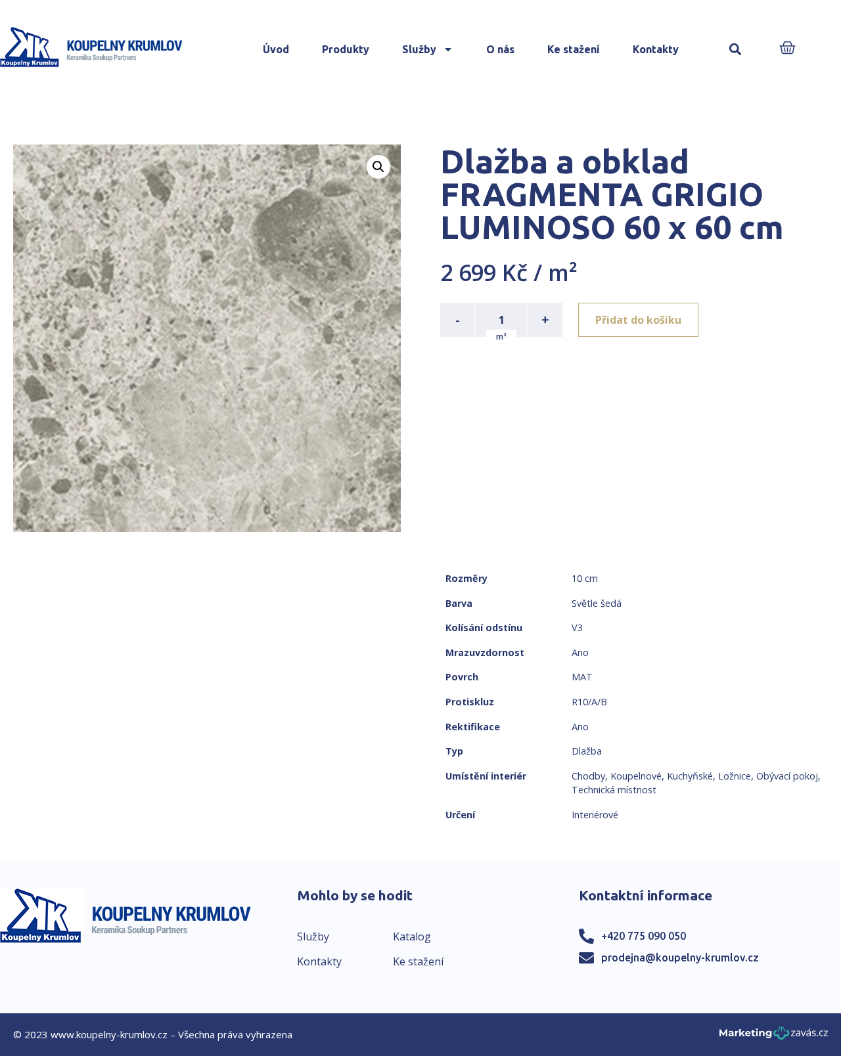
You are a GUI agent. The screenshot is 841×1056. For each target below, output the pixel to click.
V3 (577, 627)
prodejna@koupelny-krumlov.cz (680, 957)
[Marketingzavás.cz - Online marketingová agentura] (773, 1036)
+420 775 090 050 (643, 936)
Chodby (588, 776)
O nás (500, 49)
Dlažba (587, 751)
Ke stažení (573, 49)
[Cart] (787, 48)
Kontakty (656, 49)
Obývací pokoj (787, 776)
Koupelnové (636, 776)
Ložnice (734, 776)
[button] (735, 49)
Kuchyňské (690, 776)
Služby (419, 49)
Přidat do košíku (638, 320)
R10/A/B (589, 701)
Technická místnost (614, 789)
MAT (582, 677)
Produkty (345, 49)
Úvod (276, 49)
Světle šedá (597, 603)
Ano (580, 652)
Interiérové (595, 814)
